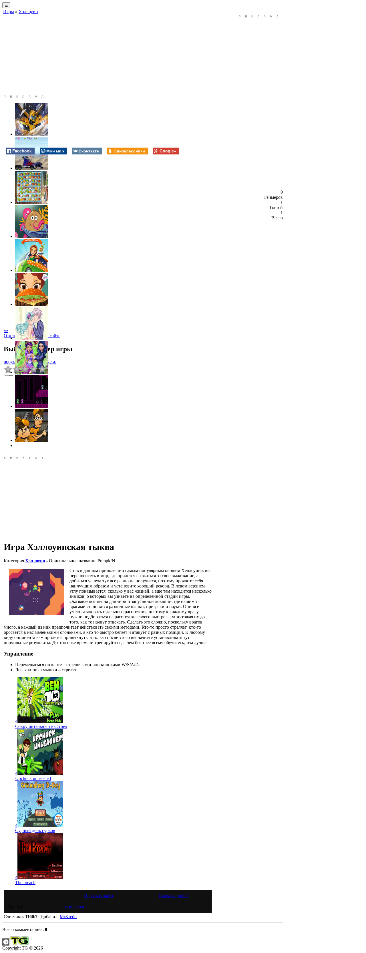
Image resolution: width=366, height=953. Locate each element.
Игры (8, 11)
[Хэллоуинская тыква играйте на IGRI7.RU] (36, 592)
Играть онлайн (98, 895)
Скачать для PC (174, 895)
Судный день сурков (35, 830)
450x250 (48, 362)
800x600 (12, 362)
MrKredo (68, 916)
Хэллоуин (28, 11)
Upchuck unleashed (33, 778)
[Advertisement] (108, 55)
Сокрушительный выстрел (41, 726)
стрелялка (74, 906)
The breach (25, 882)
